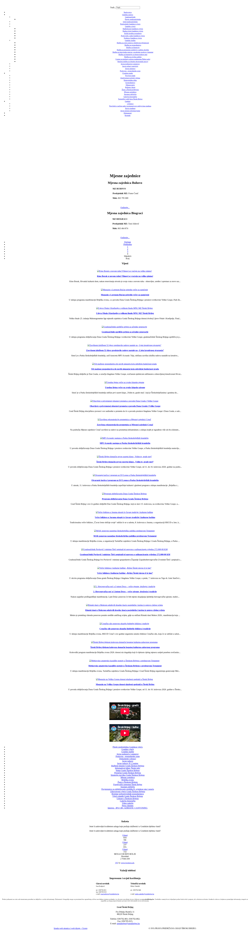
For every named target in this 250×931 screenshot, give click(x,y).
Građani (127, 101)
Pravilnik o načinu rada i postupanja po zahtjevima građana (130, 106)
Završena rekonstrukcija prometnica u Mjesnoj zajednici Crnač (125, 425)
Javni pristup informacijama (130, 111)
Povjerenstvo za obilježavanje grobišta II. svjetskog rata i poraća (127, 789)
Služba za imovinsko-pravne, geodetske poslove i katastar (133, 52)
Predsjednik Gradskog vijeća (130, 24)
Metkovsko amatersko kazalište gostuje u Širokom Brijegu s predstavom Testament (125, 666)
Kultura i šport (130, 87)
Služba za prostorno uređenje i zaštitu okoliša (133, 50)
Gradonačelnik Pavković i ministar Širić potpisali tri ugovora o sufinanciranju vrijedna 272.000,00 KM (125, 554)
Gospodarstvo (130, 83)
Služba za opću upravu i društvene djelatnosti (133, 43)
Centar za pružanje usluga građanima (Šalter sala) (132, 59)
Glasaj (125, 835)
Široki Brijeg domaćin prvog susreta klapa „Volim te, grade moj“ (125, 462)
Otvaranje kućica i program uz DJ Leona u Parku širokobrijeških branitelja (125, 480)
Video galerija (127, 803)
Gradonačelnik (130, 17)
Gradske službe (130, 40)
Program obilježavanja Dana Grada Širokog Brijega (125, 499)
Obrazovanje (130, 85)
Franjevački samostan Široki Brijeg (127, 784)
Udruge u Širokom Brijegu (128, 798)
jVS (116, 863)
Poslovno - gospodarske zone (130, 71)
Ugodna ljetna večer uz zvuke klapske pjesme (125, 387)
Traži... (113, 7)
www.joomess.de (127, 863)
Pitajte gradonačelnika (133, 19)
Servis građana (130, 108)
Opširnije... (125, 207)
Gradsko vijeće (130, 26)
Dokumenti (128, 113)
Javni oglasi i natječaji (130, 66)
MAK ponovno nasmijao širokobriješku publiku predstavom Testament (125, 536)
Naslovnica (128, 12)
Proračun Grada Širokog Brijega (127, 773)
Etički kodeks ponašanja (133, 33)
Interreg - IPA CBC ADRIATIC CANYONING (128, 808)
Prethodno (127, 244)
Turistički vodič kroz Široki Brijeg (130, 99)
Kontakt (127, 115)
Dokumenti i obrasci (127, 759)
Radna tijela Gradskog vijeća (133, 31)
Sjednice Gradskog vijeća (133, 38)
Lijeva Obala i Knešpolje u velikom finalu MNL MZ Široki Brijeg (125, 313)
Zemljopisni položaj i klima (130, 78)
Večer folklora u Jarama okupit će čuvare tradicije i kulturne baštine (125, 517)
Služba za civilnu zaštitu (133, 57)
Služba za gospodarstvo (132, 45)
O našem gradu (127, 73)
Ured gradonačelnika (130, 22)
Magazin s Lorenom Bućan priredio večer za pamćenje (125, 295)
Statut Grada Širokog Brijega (128, 770)
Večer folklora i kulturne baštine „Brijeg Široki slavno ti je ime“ (125, 573)
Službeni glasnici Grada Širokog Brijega (127, 766)
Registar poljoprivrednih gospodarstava (128, 794)
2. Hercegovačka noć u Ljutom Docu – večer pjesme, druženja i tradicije (125, 591)
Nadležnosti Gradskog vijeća (133, 29)
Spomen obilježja (130, 94)
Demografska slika (130, 80)
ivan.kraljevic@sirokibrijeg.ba (110, 894)
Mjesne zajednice (130, 92)
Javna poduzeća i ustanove (130, 64)
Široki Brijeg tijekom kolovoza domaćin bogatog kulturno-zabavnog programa (125, 647)
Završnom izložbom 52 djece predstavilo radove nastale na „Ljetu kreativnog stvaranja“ (125, 350)
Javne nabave (127, 761)
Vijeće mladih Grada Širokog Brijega (127, 796)
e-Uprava (130, 104)
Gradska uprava (127, 15)
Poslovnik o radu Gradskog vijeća (133, 36)
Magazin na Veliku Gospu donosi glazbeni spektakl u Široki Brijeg (125, 684)
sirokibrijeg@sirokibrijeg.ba (128, 923)
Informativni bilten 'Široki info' (127, 768)
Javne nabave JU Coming (127, 763)
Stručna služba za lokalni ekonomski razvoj (132, 61)
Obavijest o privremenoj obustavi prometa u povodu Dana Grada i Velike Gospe (125, 406)
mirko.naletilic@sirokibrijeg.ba (144, 894)
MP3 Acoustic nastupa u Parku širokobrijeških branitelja (125, 443)
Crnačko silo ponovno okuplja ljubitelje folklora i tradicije (125, 629)
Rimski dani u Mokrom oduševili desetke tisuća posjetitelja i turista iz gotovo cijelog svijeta (125, 610)
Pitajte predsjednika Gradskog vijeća (128, 747)
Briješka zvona (127, 780)
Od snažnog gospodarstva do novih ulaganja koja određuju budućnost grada (125, 369)
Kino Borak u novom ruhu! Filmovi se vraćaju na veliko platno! (125, 276)
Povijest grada (130, 76)
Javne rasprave (130, 69)
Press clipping (127, 805)
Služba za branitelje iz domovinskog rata (132, 54)
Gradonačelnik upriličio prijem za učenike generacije (125, 332)
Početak (127, 242)
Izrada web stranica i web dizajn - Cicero (70, 928)
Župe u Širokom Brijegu (130, 90)
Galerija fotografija (130, 97)
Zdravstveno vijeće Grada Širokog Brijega (127, 791)
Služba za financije (133, 47)
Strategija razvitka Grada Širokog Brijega (128, 775)
